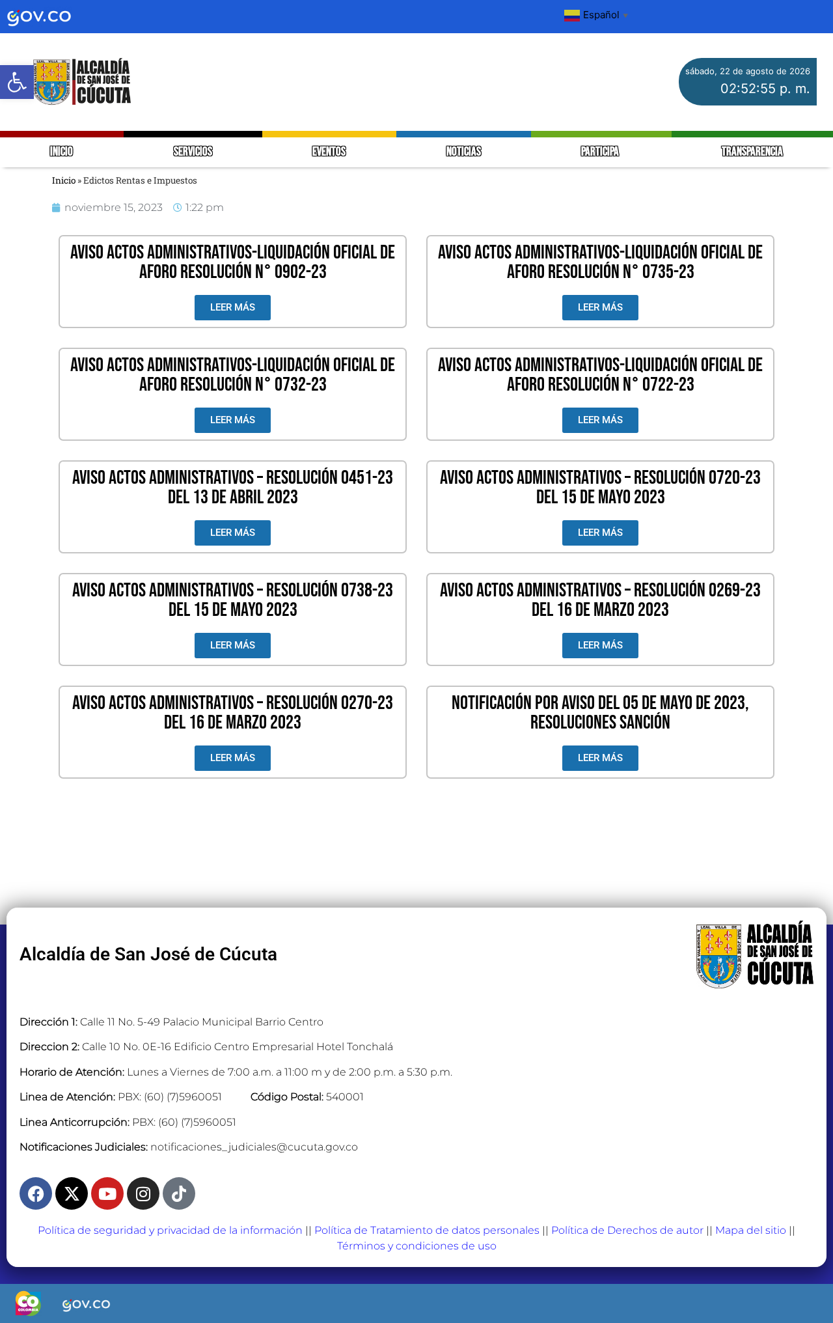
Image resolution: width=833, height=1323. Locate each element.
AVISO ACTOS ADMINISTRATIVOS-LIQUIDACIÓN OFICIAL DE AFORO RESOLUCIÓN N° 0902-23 (232, 262)
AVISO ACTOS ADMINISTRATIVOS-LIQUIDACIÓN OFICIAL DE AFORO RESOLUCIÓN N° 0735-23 (600, 262)
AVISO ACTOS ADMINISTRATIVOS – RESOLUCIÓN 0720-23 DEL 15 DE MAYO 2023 (600, 487)
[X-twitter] (71, 1193)
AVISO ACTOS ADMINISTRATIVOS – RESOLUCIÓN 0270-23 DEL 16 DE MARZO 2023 (232, 712)
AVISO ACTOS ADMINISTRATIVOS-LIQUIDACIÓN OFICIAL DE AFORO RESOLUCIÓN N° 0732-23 (232, 375)
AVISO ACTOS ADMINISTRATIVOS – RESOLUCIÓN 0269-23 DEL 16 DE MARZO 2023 (600, 600)
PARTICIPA (601, 152)
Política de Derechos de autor (627, 1230)
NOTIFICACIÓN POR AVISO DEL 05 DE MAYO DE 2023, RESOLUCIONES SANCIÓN (600, 712)
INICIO (61, 152)
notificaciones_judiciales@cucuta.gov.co (254, 1147)
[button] (17, 82)
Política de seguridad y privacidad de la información (170, 1230)
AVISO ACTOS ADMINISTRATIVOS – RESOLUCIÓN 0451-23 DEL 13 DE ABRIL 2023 (232, 487)
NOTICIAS (463, 152)
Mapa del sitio (750, 1230)
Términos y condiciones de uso (417, 1246)
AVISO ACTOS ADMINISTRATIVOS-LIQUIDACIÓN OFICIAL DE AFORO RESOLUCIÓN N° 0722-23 (600, 375)
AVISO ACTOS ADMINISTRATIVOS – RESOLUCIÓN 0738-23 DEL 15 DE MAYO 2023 (232, 600)
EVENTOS (329, 152)
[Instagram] (143, 1193)
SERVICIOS (193, 152)
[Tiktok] (179, 1193)
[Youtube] (107, 1193)
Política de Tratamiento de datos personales (426, 1230)
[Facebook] (36, 1193)
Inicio (63, 180)
